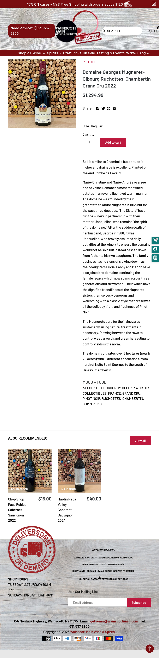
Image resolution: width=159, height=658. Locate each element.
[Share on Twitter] (103, 108)
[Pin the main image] (108, 108)
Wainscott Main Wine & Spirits (92, 632)
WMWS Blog (136, 53)
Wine (37, 53)
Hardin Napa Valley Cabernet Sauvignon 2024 (67, 509)
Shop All (24, 53)
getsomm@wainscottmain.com (114, 621)
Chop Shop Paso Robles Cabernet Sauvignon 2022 (17, 509)
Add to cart (113, 142)
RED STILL (91, 62)
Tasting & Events (110, 53)
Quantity (88, 134)
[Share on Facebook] (97, 108)
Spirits (52, 53)
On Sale (89, 53)
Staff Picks (72, 53)
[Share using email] (114, 108)
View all (140, 440)
